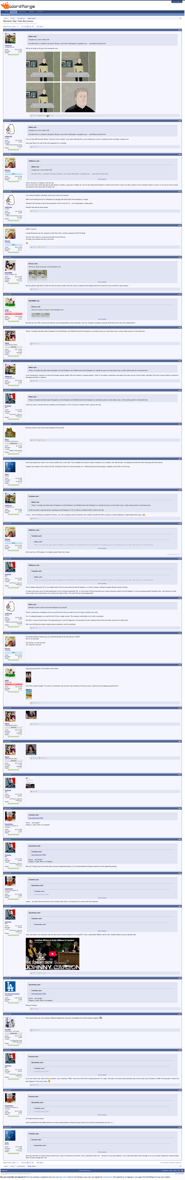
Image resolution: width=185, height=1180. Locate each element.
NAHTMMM (8, 273)
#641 (179, 424)
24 (32, 26)
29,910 (20, 142)
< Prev (13, 26)
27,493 (20, 480)
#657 (179, 1014)
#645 (179, 558)
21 (25, 26)
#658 (179, 1050)
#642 (179, 458)
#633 (179, 154)
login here (63, 1177)
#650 (179, 741)
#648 (179, 664)
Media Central (14, 23)
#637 (179, 294)
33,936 (20, 831)
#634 (179, 191)
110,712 (20, 178)
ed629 (7, 310)
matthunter (8, 136)
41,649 (20, 999)
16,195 (20, 317)
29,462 (20, 447)
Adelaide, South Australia (15, 450)
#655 (179, 906)
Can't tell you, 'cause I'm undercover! (15, 415)
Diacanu (7, 170)
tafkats (7, 343)
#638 (179, 327)
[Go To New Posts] (85, 1170)
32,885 (20, 51)
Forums (13, 11)
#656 (179, 978)
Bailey (7, 439)
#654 (179, 873)
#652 (179, 808)
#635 (179, 225)
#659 (179, 1090)
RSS (182, 1170)
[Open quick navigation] (180, 18)
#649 (179, 708)
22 (27, 26)
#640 (179, 390)
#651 (179, 774)
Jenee (7, 474)
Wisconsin (19, 280)
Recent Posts (6, 14)
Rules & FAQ (22, 11)
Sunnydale (19, 352)
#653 (179, 839)
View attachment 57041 (36, 818)
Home (6, 11)
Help (171, 1170)
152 (38, 26)
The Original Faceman (12, 994)
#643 (179, 489)
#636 (179, 257)
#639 (179, 361)
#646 (179, 598)
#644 (179, 523)
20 (22, 26)
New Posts (40, 11)
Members (31, 11)
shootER (7, 1029)
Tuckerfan (8, 406)
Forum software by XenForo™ (16, 1173)
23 (30, 26)
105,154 (20, 411)
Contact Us (165, 1170)
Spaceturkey (9, 824)
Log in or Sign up (177, 1)
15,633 (20, 278)
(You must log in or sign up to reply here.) (171, 1162)
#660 (179, 1127)
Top (179, 1170)
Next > (41, 26)
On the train (19, 481)
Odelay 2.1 (4, 1170)
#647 (179, 633)
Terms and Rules (179, 1173)
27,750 (20, 351)
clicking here (108, 1177)
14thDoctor (27, 23)
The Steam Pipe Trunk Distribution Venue (16, 1041)
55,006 (20, 1037)
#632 (179, 120)
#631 (179, 30)
